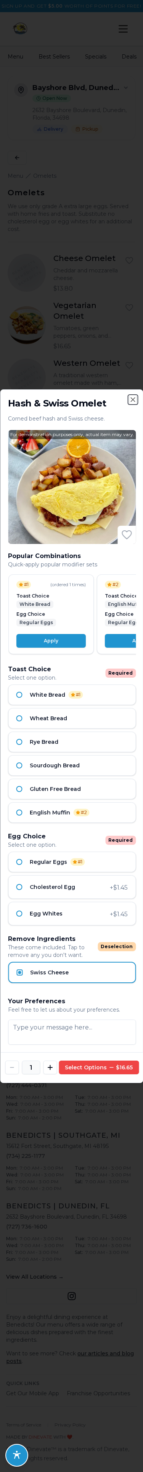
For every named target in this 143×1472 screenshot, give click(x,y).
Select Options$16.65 (99, 1067)
